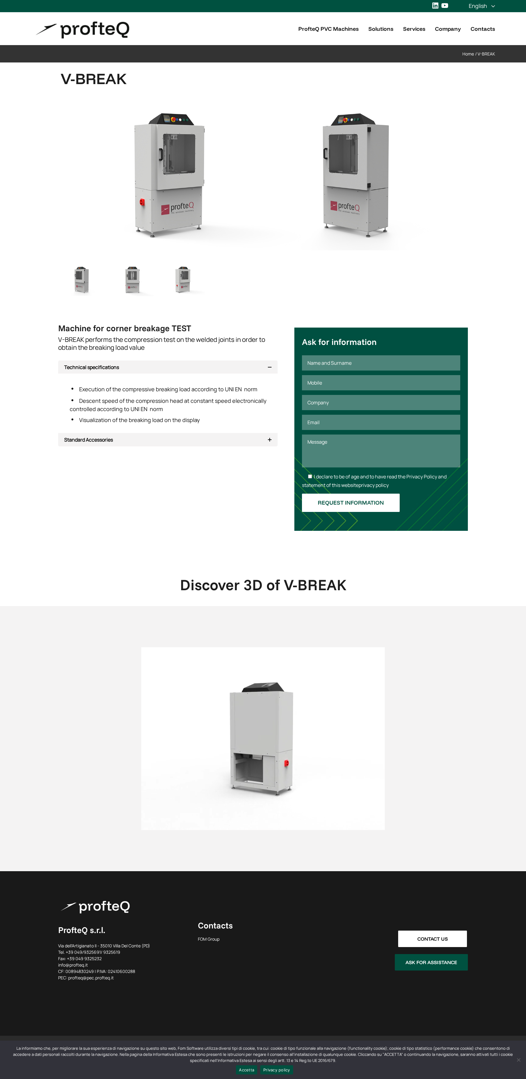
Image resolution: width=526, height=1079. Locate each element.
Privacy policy (276, 1069)
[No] (518, 1060)
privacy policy (374, 485)
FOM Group (208, 939)
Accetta (246, 1069)
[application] (263, 738)
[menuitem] (478, 5)
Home (468, 54)
